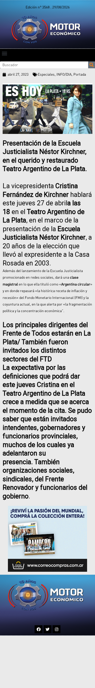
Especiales (46, 74)
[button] (4, 53)
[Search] (91, 64)
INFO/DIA (64, 74)
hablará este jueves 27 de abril (47, 194)
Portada (79, 74)
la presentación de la (44, 228)
